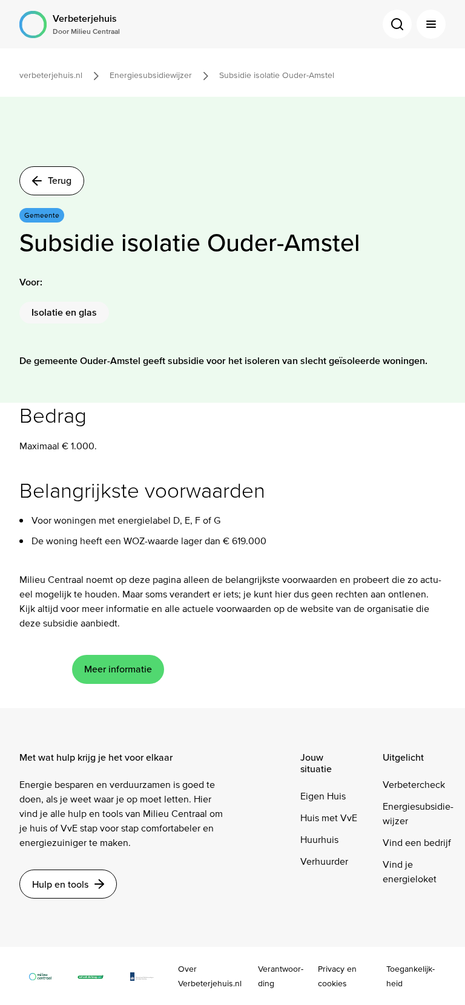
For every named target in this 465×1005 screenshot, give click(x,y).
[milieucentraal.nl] (46, 976)
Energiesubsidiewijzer (418, 814)
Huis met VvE (328, 818)
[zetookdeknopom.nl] (97, 976)
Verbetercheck (414, 784)
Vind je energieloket (410, 872)
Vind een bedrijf (417, 842)
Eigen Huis (323, 796)
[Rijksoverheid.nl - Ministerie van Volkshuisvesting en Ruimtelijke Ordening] (148, 976)
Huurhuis (319, 839)
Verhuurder (324, 861)
